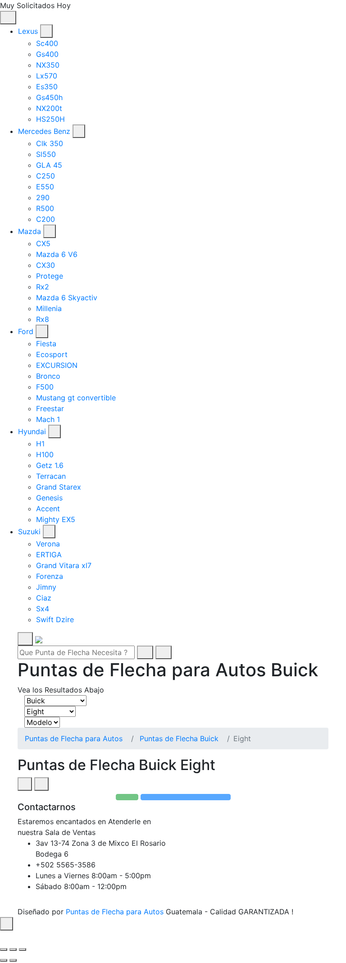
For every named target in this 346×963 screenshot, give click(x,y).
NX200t (49, 108)
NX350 (47, 64)
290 (43, 197)
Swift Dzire (55, 619)
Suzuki (29, 531)
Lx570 (46, 75)
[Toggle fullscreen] (13, 949)
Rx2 (42, 286)
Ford (25, 331)
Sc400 (47, 43)
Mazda (29, 231)
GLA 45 (49, 165)
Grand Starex (58, 486)
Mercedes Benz (44, 131)
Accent (48, 508)
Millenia (49, 308)
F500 (45, 386)
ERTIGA (49, 554)
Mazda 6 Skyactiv (66, 297)
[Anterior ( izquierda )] (3, 960)
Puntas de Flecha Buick (179, 738)
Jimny (46, 587)
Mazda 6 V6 (56, 254)
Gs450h (49, 97)
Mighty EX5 (55, 519)
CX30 (45, 265)
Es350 (47, 86)
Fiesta (46, 343)
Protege (49, 275)
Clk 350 (49, 143)
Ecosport (52, 354)
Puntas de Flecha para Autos (74, 738)
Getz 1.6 (50, 465)
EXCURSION (56, 365)
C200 (45, 219)
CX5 (43, 243)
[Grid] (25, 784)
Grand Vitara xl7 (63, 565)
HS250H (50, 119)
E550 (45, 186)
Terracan (51, 476)
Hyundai (32, 431)
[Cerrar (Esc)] (3, 949)
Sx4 (42, 608)
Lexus (28, 31)
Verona (48, 543)
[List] (41, 784)
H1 (40, 443)
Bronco (48, 376)
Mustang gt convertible (76, 397)
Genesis (49, 497)
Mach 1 (48, 419)
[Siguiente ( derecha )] (13, 960)
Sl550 (46, 154)
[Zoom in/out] (22, 949)
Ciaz (43, 597)
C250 (45, 175)
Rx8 (42, 319)
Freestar (50, 408)
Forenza (49, 576)
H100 (45, 454)
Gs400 (47, 54)
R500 (45, 208)
